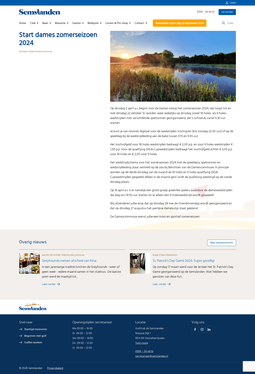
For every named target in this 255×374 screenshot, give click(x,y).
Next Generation (169, 255)
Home (22, 23)
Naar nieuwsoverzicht (221, 242)
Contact (139, 23)
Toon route (141, 343)
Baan (45, 23)
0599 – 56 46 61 (144, 351)
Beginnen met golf (35, 335)
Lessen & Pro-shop (116, 23)
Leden (233, 3)
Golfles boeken (33, 342)
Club (33, 23)
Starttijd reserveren (35, 329)
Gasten (76, 23)
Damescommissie (43, 51)
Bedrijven (93, 23)
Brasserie (60, 23)
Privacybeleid (55, 368)
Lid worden (227, 12)
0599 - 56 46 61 (205, 11)
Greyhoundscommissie (72, 255)
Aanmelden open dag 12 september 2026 (179, 23)
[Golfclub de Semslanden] (39, 13)
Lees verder (49, 284)
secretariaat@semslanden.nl (151, 356)
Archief (56, 255)
